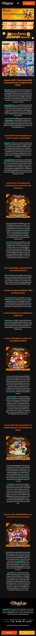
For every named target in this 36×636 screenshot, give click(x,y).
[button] (18, 3)
